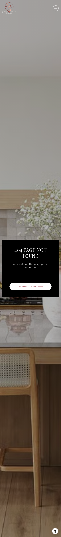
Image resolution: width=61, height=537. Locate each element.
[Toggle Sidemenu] (56, 8)
